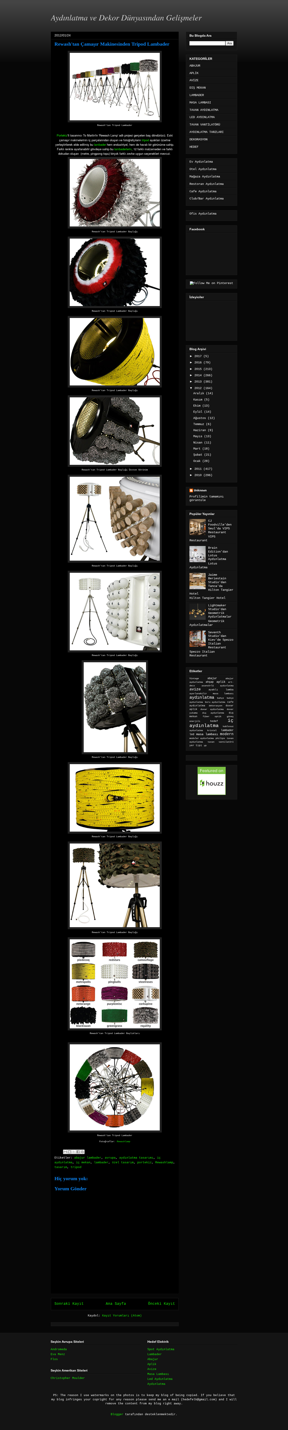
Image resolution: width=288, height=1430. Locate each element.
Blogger (117, 1414)
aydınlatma (201, 697)
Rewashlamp (123, 1141)
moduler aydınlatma (201, 738)
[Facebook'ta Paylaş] (78, 1152)
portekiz (144, 1162)
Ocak (197, 461)
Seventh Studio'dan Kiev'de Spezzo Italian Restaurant (220, 640)
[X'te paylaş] (74, 1152)
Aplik (151, 1364)
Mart (197, 448)
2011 (198, 469)
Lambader (154, 1354)
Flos (54, 1359)
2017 (198, 356)
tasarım (60, 1167)
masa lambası (207, 734)
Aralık (199, 393)
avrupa (110, 1157)
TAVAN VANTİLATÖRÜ (204, 124)
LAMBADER (196, 95)
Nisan (198, 442)
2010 (198, 475)
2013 (198, 381)
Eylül (198, 412)
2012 (198, 388)
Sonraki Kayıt (69, 1304)
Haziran (200, 430)
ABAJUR (194, 65)
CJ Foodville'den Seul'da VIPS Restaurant (220, 526)
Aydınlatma (156, 1384)
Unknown (200, 490)
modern (227, 734)
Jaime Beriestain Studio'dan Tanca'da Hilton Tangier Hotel (211, 584)
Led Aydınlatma (160, 1379)
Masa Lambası (158, 1374)
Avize (151, 1369)
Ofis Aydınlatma (202, 213)
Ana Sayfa (116, 1304)
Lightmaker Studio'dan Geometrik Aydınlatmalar (220, 611)
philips (220, 738)
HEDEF (193, 147)
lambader (100, 144)
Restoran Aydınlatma (206, 184)
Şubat (198, 455)
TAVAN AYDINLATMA (203, 110)
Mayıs (198, 436)
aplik (220, 682)
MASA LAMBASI (200, 102)
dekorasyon (215, 705)
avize (195, 689)
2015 (198, 369)
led (191, 734)
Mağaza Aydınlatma (204, 176)
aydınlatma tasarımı (136, 1157)
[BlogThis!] (69, 1152)
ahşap (210, 682)
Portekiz (62, 135)
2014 (198, 375)
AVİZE (193, 80)
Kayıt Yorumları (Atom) (122, 1315)
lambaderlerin (123, 149)
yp (205, 745)
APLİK (193, 73)
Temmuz (199, 424)
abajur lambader (87, 1157)
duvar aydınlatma (211, 709)
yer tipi (195, 745)
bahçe (220, 698)
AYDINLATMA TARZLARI (206, 132)
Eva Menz (58, 1354)
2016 (198, 362)
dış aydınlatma (213, 713)
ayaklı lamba (221, 689)
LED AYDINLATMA (202, 117)
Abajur (152, 1359)
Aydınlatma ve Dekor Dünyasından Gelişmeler (126, 17)
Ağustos (200, 418)
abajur (212, 678)
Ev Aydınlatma (201, 161)
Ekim (197, 405)
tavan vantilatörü (221, 742)
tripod (145, 140)
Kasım (198, 399)
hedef (214, 721)
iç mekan (83, 1162)
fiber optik (212, 716)
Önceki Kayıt (161, 1304)
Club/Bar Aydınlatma (206, 198)
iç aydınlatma (211, 723)
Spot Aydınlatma (160, 1349)
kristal (212, 730)
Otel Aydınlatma (202, 169)
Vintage (194, 678)
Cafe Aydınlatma (202, 191)
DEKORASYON (198, 139)
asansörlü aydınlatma (218, 686)
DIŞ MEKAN (197, 88)
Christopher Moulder (68, 1378)
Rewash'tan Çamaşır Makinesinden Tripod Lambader (111, 44)
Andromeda (59, 1349)
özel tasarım (123, 1162)
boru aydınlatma (215, 702)
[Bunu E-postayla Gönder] (65, 1152)
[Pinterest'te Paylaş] (82, 1152)
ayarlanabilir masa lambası (211, 693)
